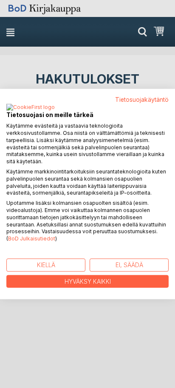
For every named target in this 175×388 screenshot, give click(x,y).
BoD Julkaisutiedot (31, 238)
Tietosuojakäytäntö (142, 99)
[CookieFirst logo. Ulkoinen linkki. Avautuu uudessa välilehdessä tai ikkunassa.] (30, 108)
